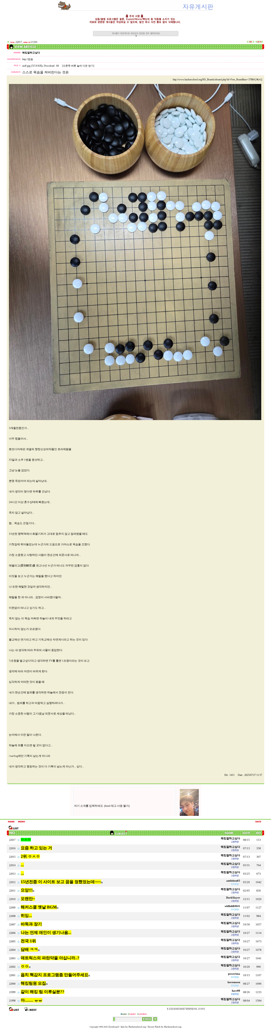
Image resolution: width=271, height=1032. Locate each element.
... (22, 865)
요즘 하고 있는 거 (36, 848)
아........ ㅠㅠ (31, 1000)
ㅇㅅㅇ (26, 839)
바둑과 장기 (31, 924)
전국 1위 (28, 941)
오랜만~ (28, 898)
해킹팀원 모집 (33, 983)
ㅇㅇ (25, 966)
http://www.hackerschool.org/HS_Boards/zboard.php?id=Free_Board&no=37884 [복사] (217, 79)
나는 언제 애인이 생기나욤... (46, 932)
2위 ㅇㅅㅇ (30, 856)
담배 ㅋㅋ (29, 949)
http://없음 (27, 59)
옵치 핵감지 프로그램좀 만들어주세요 (54, 975)
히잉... (26, 915)
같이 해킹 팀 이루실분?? (42, 991)
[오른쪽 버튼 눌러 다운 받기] (78, 65)
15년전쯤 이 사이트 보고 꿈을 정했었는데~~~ (61, 881)
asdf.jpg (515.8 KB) (32, 65)
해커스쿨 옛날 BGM (39, 907)
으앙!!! (27, 890)
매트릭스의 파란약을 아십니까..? (50, 958)
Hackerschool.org (137, 1027)
